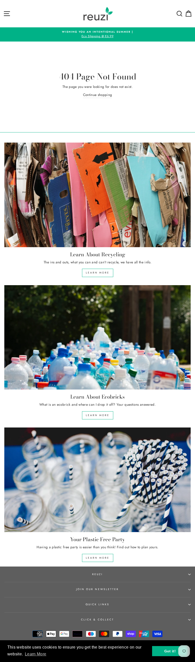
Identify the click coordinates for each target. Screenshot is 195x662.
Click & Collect (97, 619)
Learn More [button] (35, 654)
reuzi (97, 574)
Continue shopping (97, 94)
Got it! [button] (170, 651)
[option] (97, 34)
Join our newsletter (97, 589)
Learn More (97, 273)
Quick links (98, 604)
